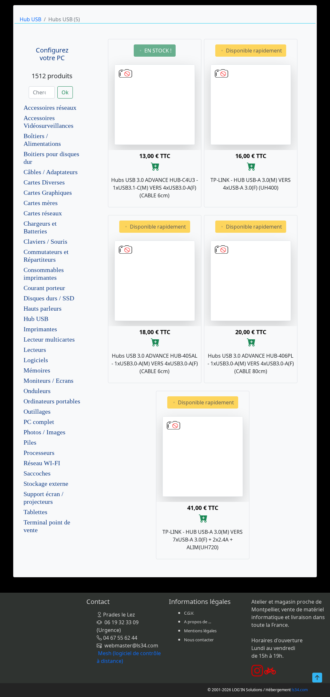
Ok (65, 92)
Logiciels (36, 359)
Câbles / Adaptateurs (51, 171)
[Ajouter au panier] (155, 166)
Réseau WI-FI (42, 462)
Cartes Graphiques (48, 192)
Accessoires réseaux (50, 107)
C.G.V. (189, 613)
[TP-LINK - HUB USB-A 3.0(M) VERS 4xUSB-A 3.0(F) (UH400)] (250, 104)
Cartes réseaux (43, 213)
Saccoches (37, 473)
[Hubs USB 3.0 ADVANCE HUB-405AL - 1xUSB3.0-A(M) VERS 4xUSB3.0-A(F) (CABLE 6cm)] (154, 280)
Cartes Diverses (44, 182)
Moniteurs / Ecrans (48, 380)
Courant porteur (44, 287)
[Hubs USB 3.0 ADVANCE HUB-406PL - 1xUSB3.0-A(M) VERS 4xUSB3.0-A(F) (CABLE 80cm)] (250, 280)
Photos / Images (44, 432)
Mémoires (37, 370)
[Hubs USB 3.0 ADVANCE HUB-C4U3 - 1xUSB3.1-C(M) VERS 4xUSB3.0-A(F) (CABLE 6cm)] (154, 104)
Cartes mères (41, 202)
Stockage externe (46, 483)
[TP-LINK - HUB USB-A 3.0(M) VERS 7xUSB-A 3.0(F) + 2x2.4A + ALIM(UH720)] (202, 455)
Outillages (37, 411)
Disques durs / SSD (49, 298)
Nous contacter (199, 640)
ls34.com (300, 689)
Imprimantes (40, 329)
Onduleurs (37, 390)
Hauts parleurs (43, 308)
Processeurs (39, 452)
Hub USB (30, 19)
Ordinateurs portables (52, 401)
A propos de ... (197, 622)
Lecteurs (35, 349)
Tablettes (35, 511)
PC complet (39, 421)
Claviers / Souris (45, 241)
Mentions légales (200, 631)
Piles (30, 442)
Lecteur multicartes (49, 339)
